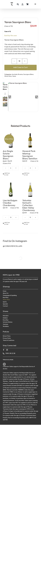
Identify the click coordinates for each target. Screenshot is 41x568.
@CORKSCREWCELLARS (12, 246)
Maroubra (5, 315)
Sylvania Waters (7, 322)
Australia (14, 74)
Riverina (20, 74)
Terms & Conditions (8, 340)
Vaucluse (5, 324)
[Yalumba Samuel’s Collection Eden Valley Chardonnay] (30, 190)
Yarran (14, 76)
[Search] (18, 4)
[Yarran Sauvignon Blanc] (23, 97)
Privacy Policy (7, 338)
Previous (9, 97)
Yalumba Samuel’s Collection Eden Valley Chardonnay (28, 206)
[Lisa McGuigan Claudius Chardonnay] (11, 190)
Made (11, 359)
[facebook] (3, 350)
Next (36, 97)
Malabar (5, 318)
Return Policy (6, 336)
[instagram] (7, 350)
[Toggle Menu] (35, 4)
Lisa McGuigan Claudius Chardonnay (10, 203)
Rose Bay (5, 320)
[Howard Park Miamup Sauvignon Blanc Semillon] (30, 140)
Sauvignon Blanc (28, 74)
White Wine (8, 76)
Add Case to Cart (20, 67)
